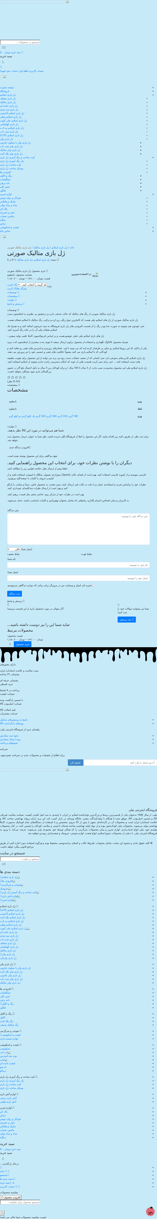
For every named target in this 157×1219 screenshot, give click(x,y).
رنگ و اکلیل (6, 175)
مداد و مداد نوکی (8, 205)
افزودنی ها (5, 172)
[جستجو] (4, 47)
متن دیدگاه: (13, 510)
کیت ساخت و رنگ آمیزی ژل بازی (17, 157)
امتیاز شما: (26, 549)
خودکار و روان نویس (10, 197)
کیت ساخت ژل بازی (10, 164)
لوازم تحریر (6, 194)
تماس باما (5, 230)
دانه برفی (5, 183)
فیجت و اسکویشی (9, 227)
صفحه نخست (7, 87)
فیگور (3, 190)
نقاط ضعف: (13, 554)
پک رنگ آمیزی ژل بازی (12, 160)
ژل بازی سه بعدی (9, 109)
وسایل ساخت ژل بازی (11, 168)
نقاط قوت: (86, 554)
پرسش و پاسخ (15, 303)
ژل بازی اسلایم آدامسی (12, 113)
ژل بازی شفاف (8, 98)
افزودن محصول (11, 1197)
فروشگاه (4, 91)
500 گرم (41, 416)
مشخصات (12, 296)
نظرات (11, 299)
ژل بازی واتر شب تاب (11, 146)
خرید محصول (22, 644)
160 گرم (73, 416)
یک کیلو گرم (28, 416)
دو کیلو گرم (15, 416)
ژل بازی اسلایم (8, 94)
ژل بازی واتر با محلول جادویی (15, 142)
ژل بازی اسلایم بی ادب (12, 127)
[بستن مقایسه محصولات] (2, 1213)
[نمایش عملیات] (10, 644)
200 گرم (62, 416)
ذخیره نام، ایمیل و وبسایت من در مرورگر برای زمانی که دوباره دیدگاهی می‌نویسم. (49, 585)
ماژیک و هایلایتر (8, 201)
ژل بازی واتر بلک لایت (11, 153)
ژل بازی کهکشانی (9, 124)
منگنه (3, 219)
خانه (72, 247)
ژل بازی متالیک (8, 102)
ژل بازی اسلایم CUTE (11, 135)
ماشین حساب (7, 216)
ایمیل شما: (12, 572)
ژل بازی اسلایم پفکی (11, 116)
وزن (49, 285)
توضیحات (12, 292)
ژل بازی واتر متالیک (10, 149)
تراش (3, 223)
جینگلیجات (5, 179)
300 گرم (52, 416)
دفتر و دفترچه (7, 212)
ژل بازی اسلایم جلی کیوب (13, 120)
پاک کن (3, 208)
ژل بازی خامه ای (9, 105)
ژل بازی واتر (6, 138)
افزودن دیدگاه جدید (19, 447)
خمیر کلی (5, 186)
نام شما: (11, 558)
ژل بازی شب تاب (9, 131)
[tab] (75, 292)
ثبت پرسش (126, 619)
